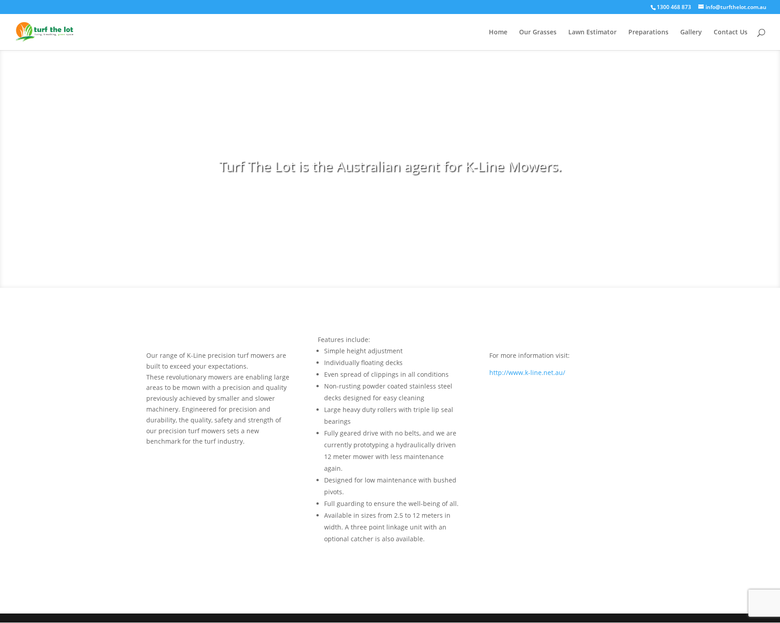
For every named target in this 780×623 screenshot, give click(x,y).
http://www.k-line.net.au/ (527, 372)
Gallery (691, 32)
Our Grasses (538, 32)
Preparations (648, 32)
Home (498, 32)
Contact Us (731, 32)
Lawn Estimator (592, 32)
